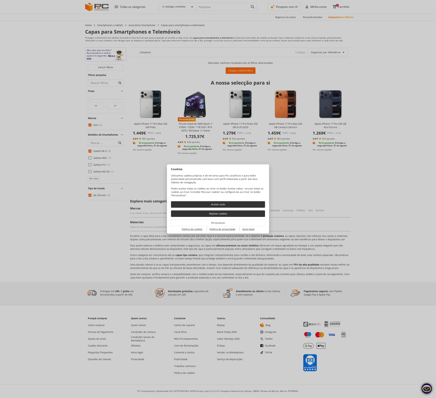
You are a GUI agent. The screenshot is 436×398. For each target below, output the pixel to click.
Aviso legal (248, 229)
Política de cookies (192, 229)
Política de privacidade (222, 229)
